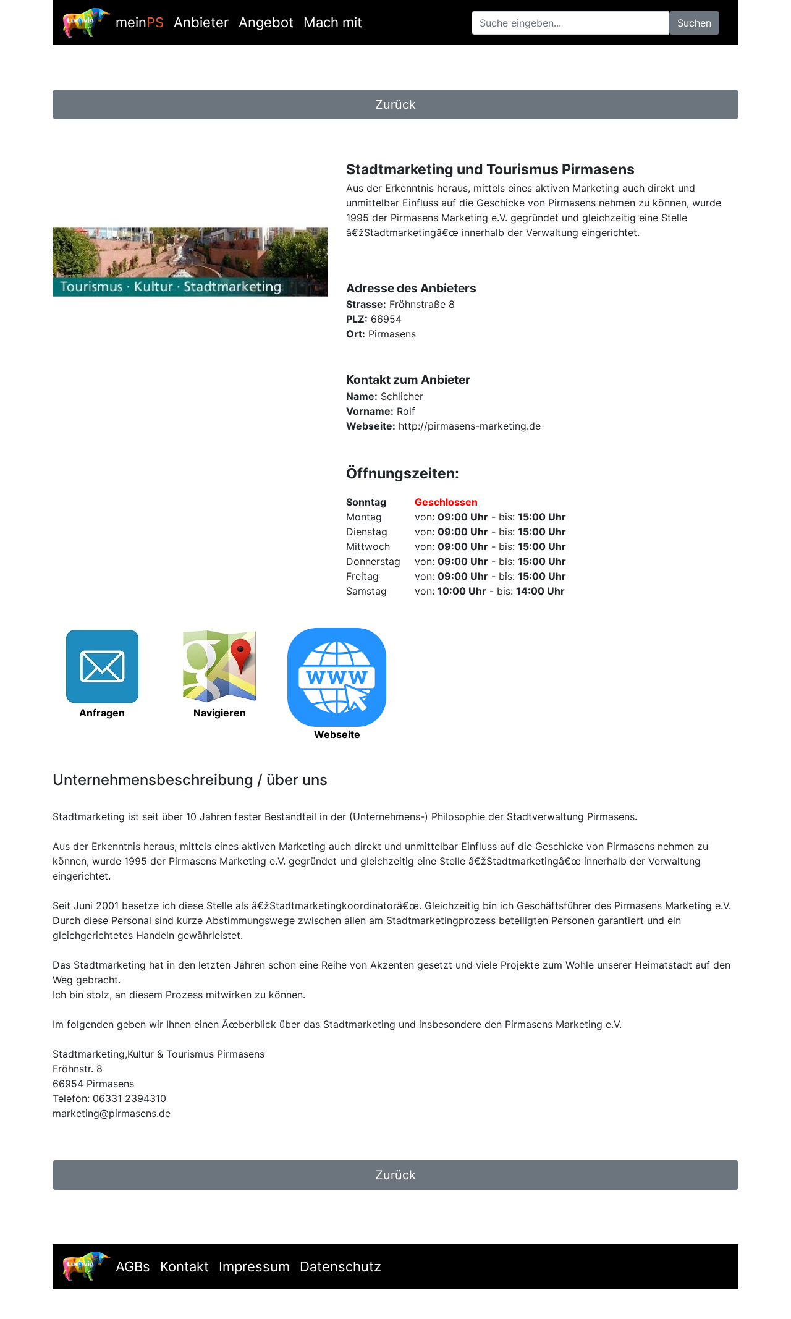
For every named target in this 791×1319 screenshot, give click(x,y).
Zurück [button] (395, 104)
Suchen (694, 23)
